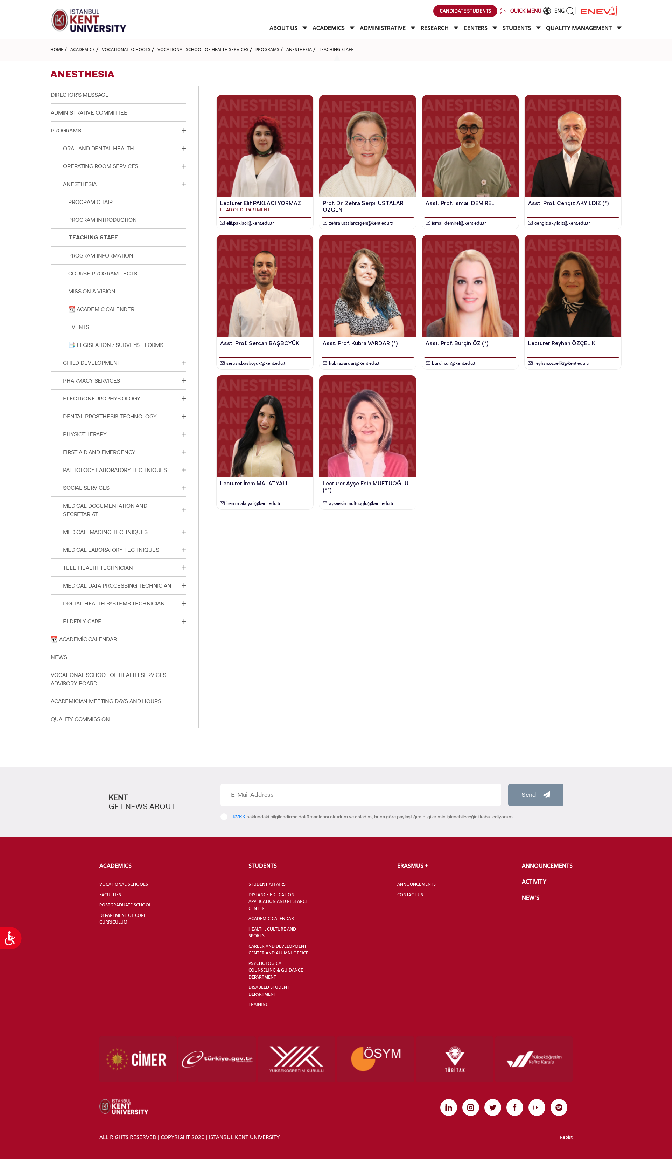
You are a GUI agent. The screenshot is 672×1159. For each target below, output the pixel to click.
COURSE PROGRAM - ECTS (102, 273)
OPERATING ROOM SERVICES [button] (100, 166)
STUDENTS (517, 28)
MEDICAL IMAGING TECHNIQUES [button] (105, 532)
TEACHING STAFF (336, 49)
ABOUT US (284, 28)
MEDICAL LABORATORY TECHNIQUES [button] (111, 550)
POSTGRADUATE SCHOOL (125, 904)
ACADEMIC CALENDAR (271, 918)
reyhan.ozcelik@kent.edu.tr (561, 363)
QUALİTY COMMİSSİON (80, 719)
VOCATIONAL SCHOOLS (126, 49)
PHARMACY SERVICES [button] (91, 380)
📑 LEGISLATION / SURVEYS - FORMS (115, 345)
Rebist (566, 1137)
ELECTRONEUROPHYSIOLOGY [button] (101, 398)
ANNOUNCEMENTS (416, 884)
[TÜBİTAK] (454, 1059)
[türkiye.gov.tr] (217, 1059)
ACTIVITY (534, 881)
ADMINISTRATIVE (383, 28)
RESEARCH (435, 28)
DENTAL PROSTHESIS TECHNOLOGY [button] (110, 416)
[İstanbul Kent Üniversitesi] (88, 20)
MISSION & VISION (91, 291)
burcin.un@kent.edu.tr (454, 363)
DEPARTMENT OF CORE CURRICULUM (122, 918)
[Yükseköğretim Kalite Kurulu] (534, 1059)
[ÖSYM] (375, 1059)
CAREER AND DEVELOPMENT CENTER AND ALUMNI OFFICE (278, 949)
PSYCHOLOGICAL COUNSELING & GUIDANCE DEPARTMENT (275, 970)
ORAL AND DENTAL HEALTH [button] (98, 148)
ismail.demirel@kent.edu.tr (459, 223)
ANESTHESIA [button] (79, 184)
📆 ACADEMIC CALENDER (101, 309)
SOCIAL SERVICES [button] (86, 488)
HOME (56, 49)
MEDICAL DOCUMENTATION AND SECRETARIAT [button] (105, 510)
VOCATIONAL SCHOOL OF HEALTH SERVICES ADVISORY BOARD (108, 679)
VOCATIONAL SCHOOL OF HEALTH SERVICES (203, 49)
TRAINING (258, 1004)
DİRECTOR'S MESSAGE (80, 94)
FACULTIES (110, 894)
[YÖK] (296, 1059)
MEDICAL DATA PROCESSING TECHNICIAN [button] (117, 585)
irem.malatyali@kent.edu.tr (253, 503)
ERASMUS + (412, 865)
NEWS (59, 657)
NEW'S (530, 897)
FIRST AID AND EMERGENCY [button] (99, 452)
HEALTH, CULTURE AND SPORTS (272, 932)
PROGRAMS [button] (66, 130)
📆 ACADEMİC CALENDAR (84, 639)
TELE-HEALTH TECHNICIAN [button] (98, 567)
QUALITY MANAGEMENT (579, 28)
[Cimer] (138, 1059)
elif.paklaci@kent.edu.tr (250, 223)
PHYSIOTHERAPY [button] (85, 434)
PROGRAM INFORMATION (100, 255)
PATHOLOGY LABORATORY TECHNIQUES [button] (115, 470)
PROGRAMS (267, 49)
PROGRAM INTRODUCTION (102, 220)
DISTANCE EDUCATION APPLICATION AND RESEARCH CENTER (278, 901)
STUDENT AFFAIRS (267, 884)
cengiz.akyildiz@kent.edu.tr (562, 223)
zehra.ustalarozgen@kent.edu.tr (361, 223)
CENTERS (476, 28)
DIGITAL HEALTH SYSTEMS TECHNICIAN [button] (114, 603)
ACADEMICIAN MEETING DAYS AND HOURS (106, 701)
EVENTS (78, 327)
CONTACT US (410, 894)
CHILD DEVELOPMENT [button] (91, 362)
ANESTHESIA (299, 49)
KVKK (239, 817)
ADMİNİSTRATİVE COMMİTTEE (89, 112)
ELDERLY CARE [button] (82, 621)
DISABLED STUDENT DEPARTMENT (268, 990)
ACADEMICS (329, 28)
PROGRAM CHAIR (90, 202)
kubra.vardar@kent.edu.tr (355, 363)
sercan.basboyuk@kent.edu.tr (256, 363)
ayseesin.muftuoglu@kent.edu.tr (361, 503)
